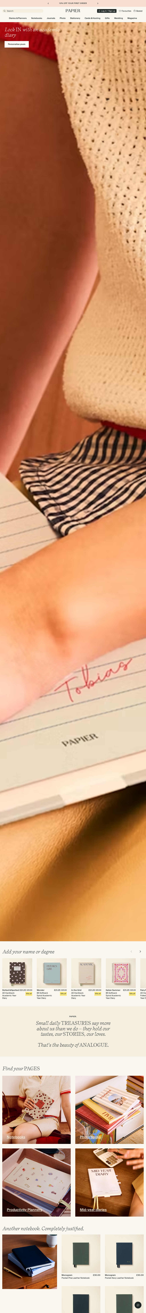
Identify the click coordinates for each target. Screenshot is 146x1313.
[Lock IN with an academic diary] (73, 481)
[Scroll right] (140, 951)
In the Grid (76, 990)
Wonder (40, 990)
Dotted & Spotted (10, 990)
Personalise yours (16, 44)
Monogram (67, 1275)
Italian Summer (113, 990)
